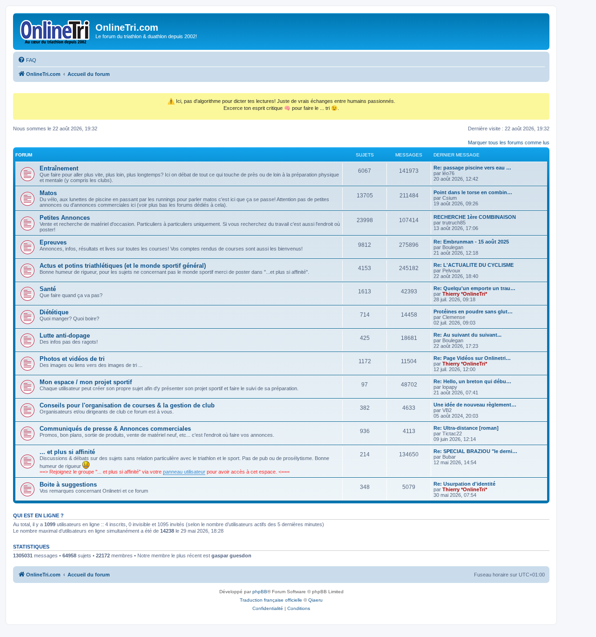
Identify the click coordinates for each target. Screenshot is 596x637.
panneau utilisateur (184, 471)
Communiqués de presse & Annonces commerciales (115, 428)
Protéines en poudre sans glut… (473, 311)
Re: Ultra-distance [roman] (466, 428)
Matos (48, 193)
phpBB (259, 591)
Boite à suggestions (68, 484)
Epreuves (53, 242)
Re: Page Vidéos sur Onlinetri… (472, 358)
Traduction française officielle (271, 600)
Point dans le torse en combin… (472, 192)
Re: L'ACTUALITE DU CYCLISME (473, 265)
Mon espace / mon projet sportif (86, 382)
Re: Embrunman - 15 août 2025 (471, 241)
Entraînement (59, 168)
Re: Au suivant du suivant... (467, 335)
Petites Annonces (65, 217)
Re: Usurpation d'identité (464, 484)
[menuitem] (27, 60)
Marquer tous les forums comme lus (508, 142)
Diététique (54, 312)
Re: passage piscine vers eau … (472, 167)
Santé (48, 288)
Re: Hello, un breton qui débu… (472, 381)
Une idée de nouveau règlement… (474, 404)
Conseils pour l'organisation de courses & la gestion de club (127, 405)
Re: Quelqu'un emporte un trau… (474, 288)
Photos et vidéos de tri (72, 358)
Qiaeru (315, 600)
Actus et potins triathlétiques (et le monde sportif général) (123, 265)
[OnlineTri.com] (55, 30)
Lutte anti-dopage (65, 335)
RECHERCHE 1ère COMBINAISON (474, 217)
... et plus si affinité (67, 451)
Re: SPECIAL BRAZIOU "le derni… (475, 451)
